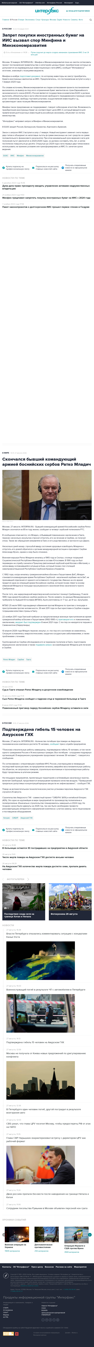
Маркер (6, 1315)
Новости (66, 20)
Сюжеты (74, 20)
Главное (5, 20)
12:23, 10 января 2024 (21, 29)
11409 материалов (12, 1251)
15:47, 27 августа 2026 (19, 453)
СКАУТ (5, 1312)
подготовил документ (30, 76)
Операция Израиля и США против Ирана (74, 1247)
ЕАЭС (5, 156)
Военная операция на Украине (15, 1246)
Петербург (7, 342)
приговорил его (66, 619)
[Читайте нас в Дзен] (43, 1319)
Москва (53, 20)
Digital (59, 20)
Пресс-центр (37, 1267)
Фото (81, 20)
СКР (16, 342)
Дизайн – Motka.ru (71, 1333)
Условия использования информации (46, 1333)
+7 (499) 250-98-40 (69, 1289)
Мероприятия (80, 1267)
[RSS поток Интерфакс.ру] (54, 1319)
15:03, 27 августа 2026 (21, 222)
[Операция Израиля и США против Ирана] (76, 1243)
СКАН (43, 1308)
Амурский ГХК (27, 818)
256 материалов (41, 1251)
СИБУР (15, 818)
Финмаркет (68, 3)
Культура (45, 20)
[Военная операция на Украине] (17, 1241)
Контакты (6, 1267)
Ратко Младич (9, 659)
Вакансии (49, 1267)
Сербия (21, 659)
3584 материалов (71, 1252)
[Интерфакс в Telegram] (46, 1319)
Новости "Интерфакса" (49, 1306)
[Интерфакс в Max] (57, 1319)
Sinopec (6, 818)
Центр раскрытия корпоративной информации (53, 1314)
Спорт (38, 20)
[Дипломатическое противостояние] (47, 1241)
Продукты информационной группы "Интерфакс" (39, 1297)
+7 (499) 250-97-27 (16, 1291)
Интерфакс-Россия (54, 3)
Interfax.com (40, 3)
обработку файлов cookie (29, 1286)
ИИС (12, 156)
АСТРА (5, 1317)
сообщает (36, 304)
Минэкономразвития (35, 156)
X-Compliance (8, 1310)
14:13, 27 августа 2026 (21, 723)
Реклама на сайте (64, 1267)
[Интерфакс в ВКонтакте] (50, 1319)
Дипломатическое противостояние (43, 1246)
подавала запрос (44, 645)
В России (14, 20)
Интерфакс (47, 10)
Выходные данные (39, 1335)
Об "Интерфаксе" (26, 3)
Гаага (28, 659)
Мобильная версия (9, 3)
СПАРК (5, 1308)
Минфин (20, 156)
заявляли (78, 333)
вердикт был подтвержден (28, 622)
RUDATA (44, 1310)
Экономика (30, 20)
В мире (21, 20)
